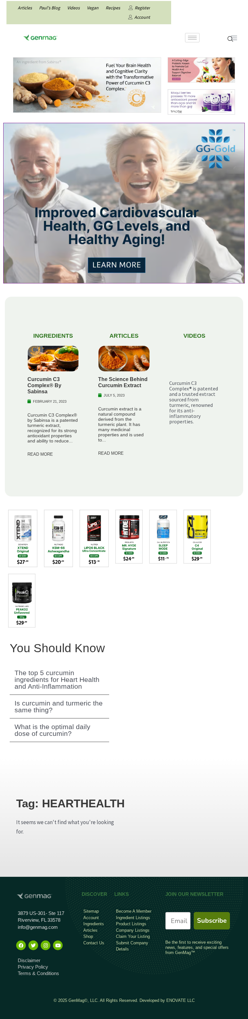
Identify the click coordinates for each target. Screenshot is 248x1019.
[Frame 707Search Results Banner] (87, 84)
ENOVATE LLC (180, 1000)
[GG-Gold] (124, 202)
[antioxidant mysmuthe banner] (201, 101)
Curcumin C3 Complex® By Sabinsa (44, 385)
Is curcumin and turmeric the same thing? (59, 706)
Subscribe (212, 920)
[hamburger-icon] (192, 37)
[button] (59, 679)
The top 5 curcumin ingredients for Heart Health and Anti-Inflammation (57, 679)
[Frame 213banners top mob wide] (201, 69)
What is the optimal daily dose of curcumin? (52, 730)
